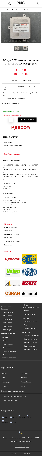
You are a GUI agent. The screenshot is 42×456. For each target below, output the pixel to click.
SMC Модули (7, 323)
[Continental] (29, 294)
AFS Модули (7, 330)
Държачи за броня (30, 349)
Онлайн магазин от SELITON (21, 454)
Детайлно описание (13, 154)
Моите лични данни (22, 447)
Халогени (6, 348)
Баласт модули (8, 312)
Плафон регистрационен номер (31, 306)
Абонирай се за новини (13, 241)
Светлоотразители (9, 351)
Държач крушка (29, 314)
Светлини (4, 337)
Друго (26, 325)
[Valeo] (12, 272)
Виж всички (8, 245)
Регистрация (6, 382)
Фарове (5, 341)
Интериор (25, 318)
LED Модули (7, 319)
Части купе (26, 332)
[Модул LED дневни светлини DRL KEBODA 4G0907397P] (21, 42)
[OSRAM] (12, 294)
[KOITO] (29, 283)
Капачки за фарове (8, 333)
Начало (3, 9)
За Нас (23, 386)
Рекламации (25, 373)
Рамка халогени (29, 346)
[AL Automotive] (12, 283)
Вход (3, 377)
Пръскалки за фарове (31, 335)
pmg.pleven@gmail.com (18, 396)
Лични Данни (26, 382)
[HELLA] (29, 259)
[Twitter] (8, 405)
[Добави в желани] (36, 110)
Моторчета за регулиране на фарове (9, 356)
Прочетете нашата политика (21, 441)
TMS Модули (7, 316)
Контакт (24, 377)
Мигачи (26, 311)
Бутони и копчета (30, 328)
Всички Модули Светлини (14, 9)
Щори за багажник (30, 321)
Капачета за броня (30, 339)
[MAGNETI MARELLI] (29, 272)
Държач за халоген (30, 342)
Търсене (4, 386)
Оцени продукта (8, 142)
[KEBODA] (12, 260)
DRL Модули (27, 9)
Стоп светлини (8, 344)
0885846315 (15, 400)
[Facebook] (4, 405)
